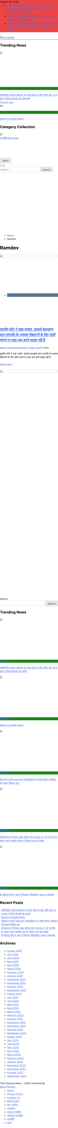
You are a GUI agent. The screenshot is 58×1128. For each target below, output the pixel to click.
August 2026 (14, 950)
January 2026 (15, 975)
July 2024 (12, 1040)
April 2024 (13, 1051)
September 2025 (16, 990)
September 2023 (16, 1076)
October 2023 (15, 1072)
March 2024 (14, 1054)
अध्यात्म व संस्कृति (15, 1115)
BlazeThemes (7, 1086)
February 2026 (15, 972)
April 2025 (13, 1008)
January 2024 (15, 1061)
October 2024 (15, 1029)
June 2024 (13, 1043)
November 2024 (16, 1025)
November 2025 (16, 982)
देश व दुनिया (12, 295)
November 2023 (16, 1068)
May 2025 (13, 1004)
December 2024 (16, 1022)
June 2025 (13, 1000)
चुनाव (9, 1122)
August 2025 (14, 993)
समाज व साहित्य (14, 1111)
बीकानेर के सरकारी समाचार (19, 12)
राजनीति (10, 1119)
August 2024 (14, 1036)
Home (10, 1090)
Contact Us (13, 1097)
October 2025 (15, 986)
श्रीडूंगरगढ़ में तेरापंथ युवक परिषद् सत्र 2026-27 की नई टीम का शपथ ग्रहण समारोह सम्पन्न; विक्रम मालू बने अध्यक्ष (32, 27)
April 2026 (13, 965)
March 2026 (14, 968)
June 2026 (13, 957)
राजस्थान (11, 1108)
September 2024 (16, 1033)
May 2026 (13, 961)
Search (4, 598)
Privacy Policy (15, 1093)
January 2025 (15, 1018)
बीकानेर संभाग (5, 88)
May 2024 (13, 1047)
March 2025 (14, 1011)
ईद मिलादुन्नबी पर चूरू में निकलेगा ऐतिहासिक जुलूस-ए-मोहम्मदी (27, 894)
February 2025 (15, 1015)
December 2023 (16, 1065)
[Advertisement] (29, 203)
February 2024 (15, 1058)
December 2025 (16, 979)
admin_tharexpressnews (13, 347)
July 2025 (12, 997)
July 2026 (12, 954)
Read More (6, 364)
